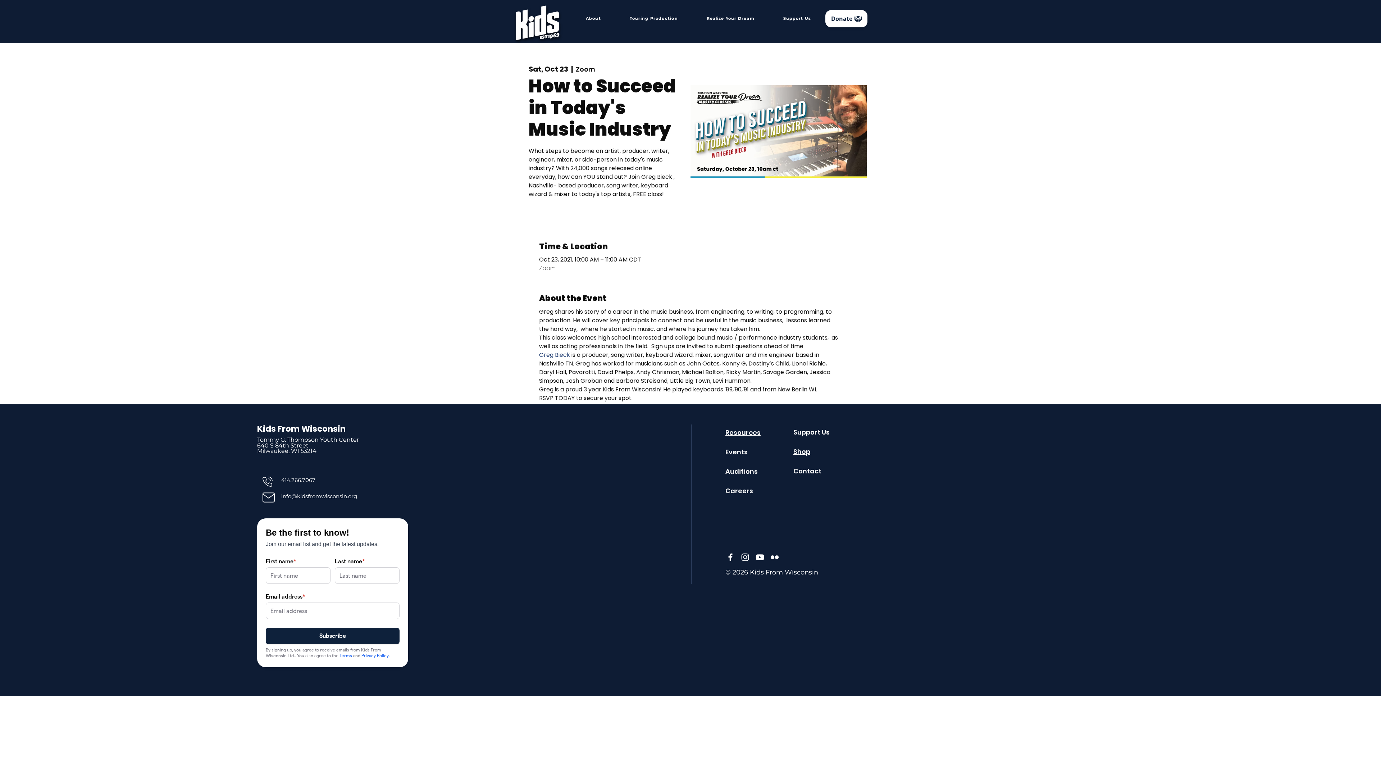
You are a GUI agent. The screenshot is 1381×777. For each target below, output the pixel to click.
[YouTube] (760, 557)
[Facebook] (730, 557)
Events (736, 451)
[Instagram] (745, 557)
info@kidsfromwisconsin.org (319, 496)
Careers (739, 490)
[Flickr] (775, 557)
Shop (801, 451)
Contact (807, 471)
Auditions (741, 471)
